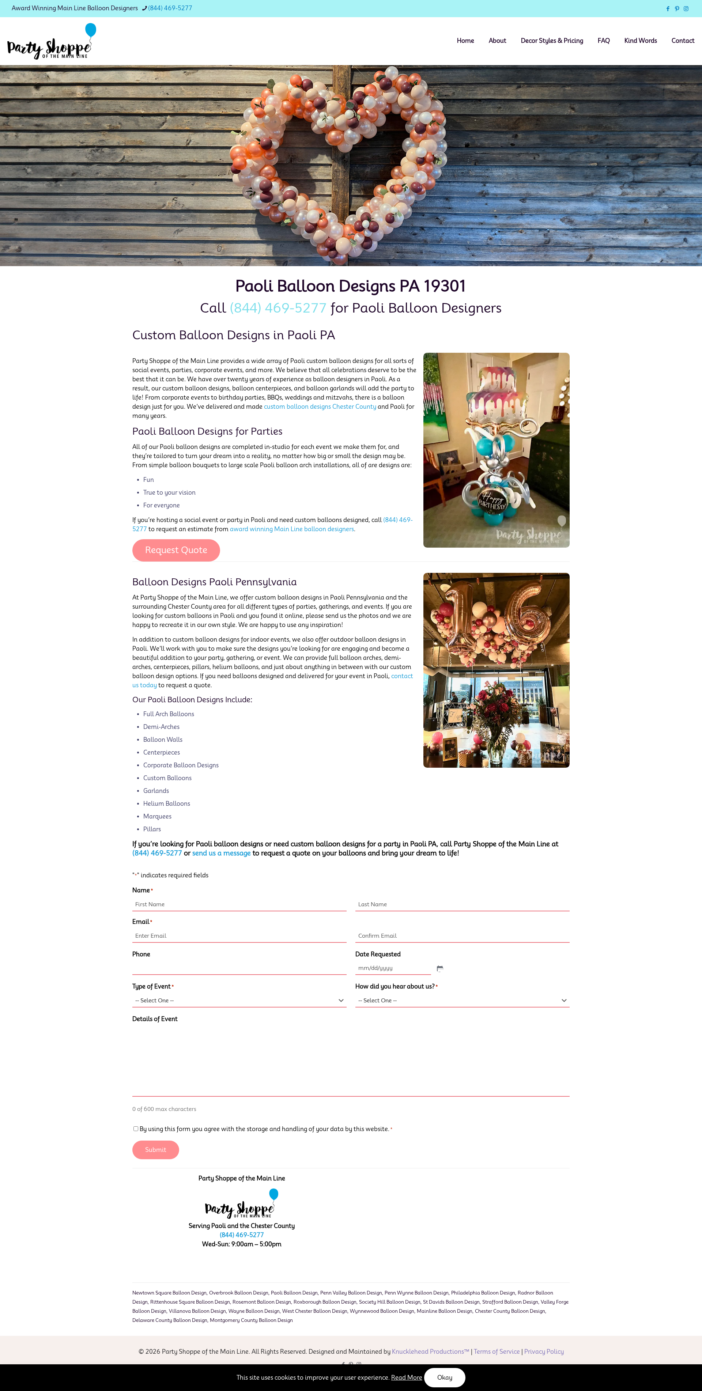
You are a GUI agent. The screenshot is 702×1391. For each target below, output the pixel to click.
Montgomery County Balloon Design (251, 1320)
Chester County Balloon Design (510, 1311)
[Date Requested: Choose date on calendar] (439, 968)
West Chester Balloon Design (314, 1311)
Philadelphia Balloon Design (483, 1293)
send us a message (221, 853)
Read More (406, 1377)
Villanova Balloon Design (197, 1311)
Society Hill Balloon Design (389, 1302)
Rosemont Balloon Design (262, 1302)
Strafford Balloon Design (510, 1302)
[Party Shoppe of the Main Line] (51, 41)
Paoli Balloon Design (294, 1293)
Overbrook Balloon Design (238, 1293)
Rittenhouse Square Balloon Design (190, 1302)
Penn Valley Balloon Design (351, 1293)
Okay (444, 1377)
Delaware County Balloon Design (169, 1320)
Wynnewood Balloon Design (382, 1311)
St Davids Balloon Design (451, 1302)
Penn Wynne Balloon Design (417, 1293)
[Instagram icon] (686, 8)
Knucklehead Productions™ (430, 1351)
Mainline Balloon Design (444, 1311)
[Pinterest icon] (677, 8)
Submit (155, 1149)
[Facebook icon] (668, 8)
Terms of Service (497, 1351)
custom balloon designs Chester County (320, 406)
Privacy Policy (544, 1351)
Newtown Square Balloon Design (169, 1293)
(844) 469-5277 (170, 8)
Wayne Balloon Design (254, 1311)
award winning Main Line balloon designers (292, 529)
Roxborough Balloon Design (325, 1302)
